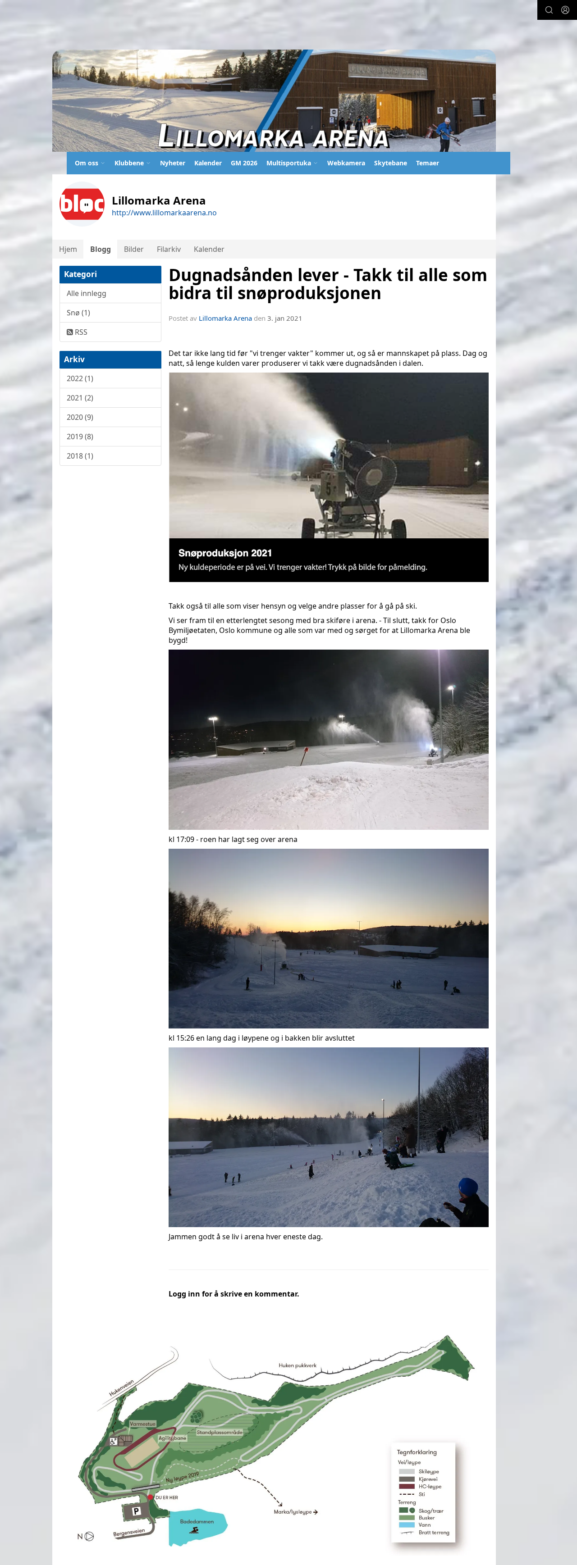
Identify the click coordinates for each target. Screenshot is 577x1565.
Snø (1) (78, 313)
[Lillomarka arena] (274, 101)
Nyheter (172, 163)
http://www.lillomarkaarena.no (164, 213)
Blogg (100, 249)
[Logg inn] (565, 10)
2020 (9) (80, 417)
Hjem (68, 249)
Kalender (208, 163)
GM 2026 (244, 163)
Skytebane (390, 163)
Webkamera (346, 163)
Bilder (134, 249)
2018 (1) (80, 456)
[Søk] (549, 10)
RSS (80, 332)
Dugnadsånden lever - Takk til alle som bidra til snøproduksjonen (328, 284)
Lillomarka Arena (225, 318)
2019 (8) (80, 436)
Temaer (427, 163)
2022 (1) (80, 378)
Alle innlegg (86, 293)
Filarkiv (169, 249)
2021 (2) (80, 398)
